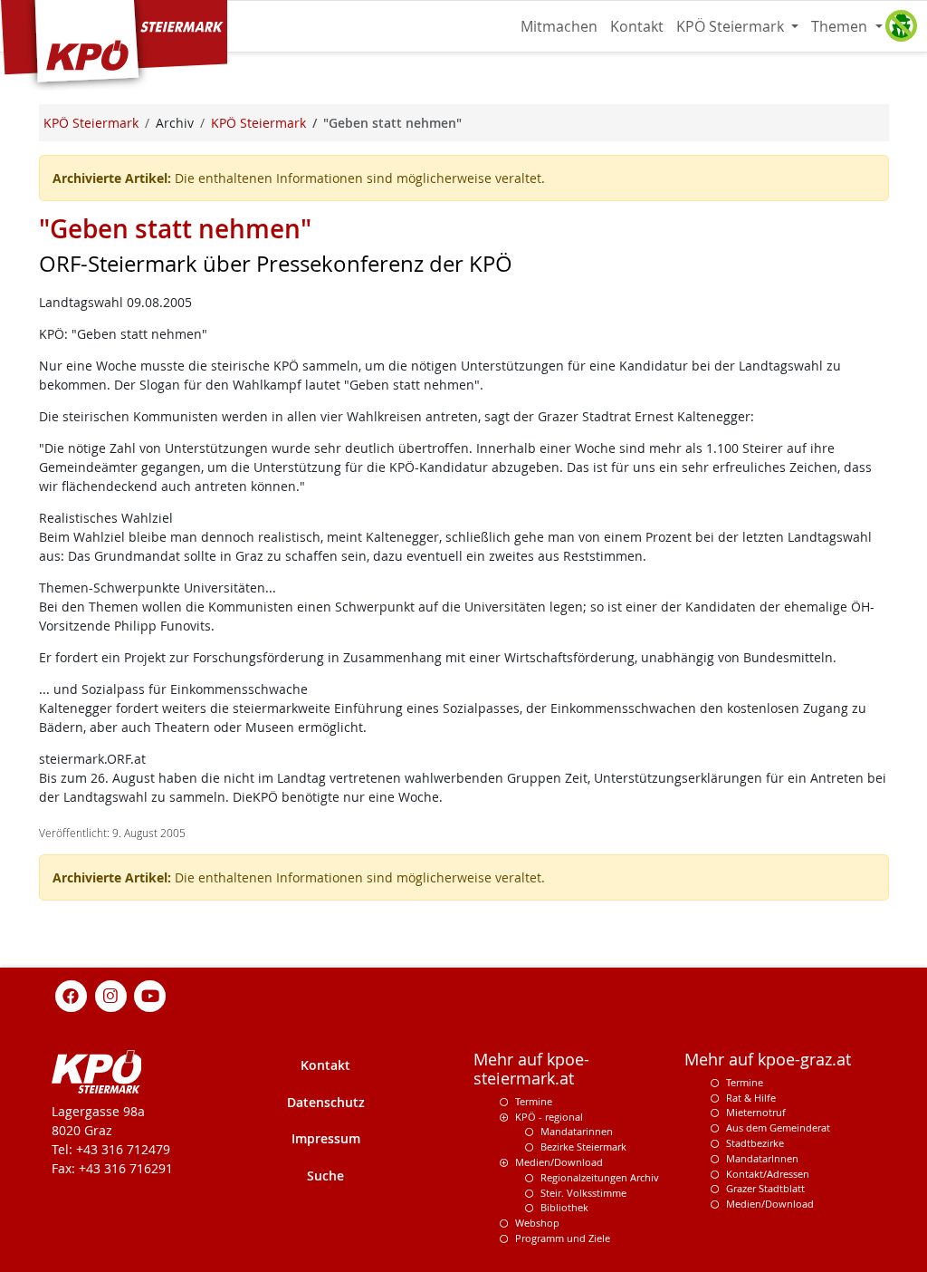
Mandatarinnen (576, 1131)
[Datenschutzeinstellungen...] (900, 26)
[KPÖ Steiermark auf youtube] (150, 994)
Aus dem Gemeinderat (778, 1127)
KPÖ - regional (549, 1116)
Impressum (325, 1138)
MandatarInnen (762, 1158)
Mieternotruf (756, 1112)
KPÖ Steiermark (732, 26)
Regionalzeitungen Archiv (599, 1177)
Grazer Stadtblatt (765, 1188)
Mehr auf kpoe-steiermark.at (531, 1069)
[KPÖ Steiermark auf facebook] (71, 994)
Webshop (537, 1222)
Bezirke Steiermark (583, 1146)
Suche (325, 1175)
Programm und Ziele (562, 1238)
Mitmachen (559, 26)
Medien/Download (559, 1162)
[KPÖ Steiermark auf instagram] (110, 994)
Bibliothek (564, 1207)
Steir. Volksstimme (583, 1193)
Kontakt (637, 26)
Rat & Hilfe (751, 1097)
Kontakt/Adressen (767, 1173)
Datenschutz (326, 1102)
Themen (841, 26)
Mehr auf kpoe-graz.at (767, 1059)
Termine (533, 1101)
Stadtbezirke (755, 1143)
